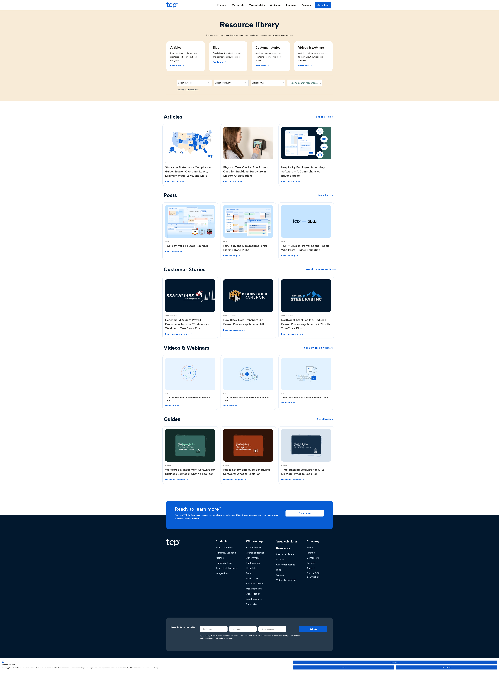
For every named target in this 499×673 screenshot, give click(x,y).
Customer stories (285, 564)
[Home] (173, 542)
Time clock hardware (227, 568)
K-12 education (254, 547)
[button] (304, 513)
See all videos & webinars (318, 347)
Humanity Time (224, 563)
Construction (253, 593)
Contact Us (313, 557)
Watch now (303, 65)
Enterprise (251, 604)
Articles (280, 559)
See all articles (324, 116)
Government (253, 557)
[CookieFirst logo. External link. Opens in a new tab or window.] (3, 662)
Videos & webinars (286, 580)
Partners (311, 552)
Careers (311, 563)
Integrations (222, 573)
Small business (254, 599)
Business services (255, 583)
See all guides (325, 419)
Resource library (285, 554)
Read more (175, 65)
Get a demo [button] (323, 5)
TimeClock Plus (224, 547)
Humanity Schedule (226, 552)
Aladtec (220, 557)
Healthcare (252, 578)
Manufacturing (254, 588)
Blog (278, 569)
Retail (249, 573)
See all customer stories (319, 269)
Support (311, 568)
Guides (280, 575)
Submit (313, 629)
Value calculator (257, 5)
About (310, 547)
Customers (275, 5)
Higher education (255, 552)
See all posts (325, 195)
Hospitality (252, 568)
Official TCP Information (313, 575)
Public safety (253, 563)
